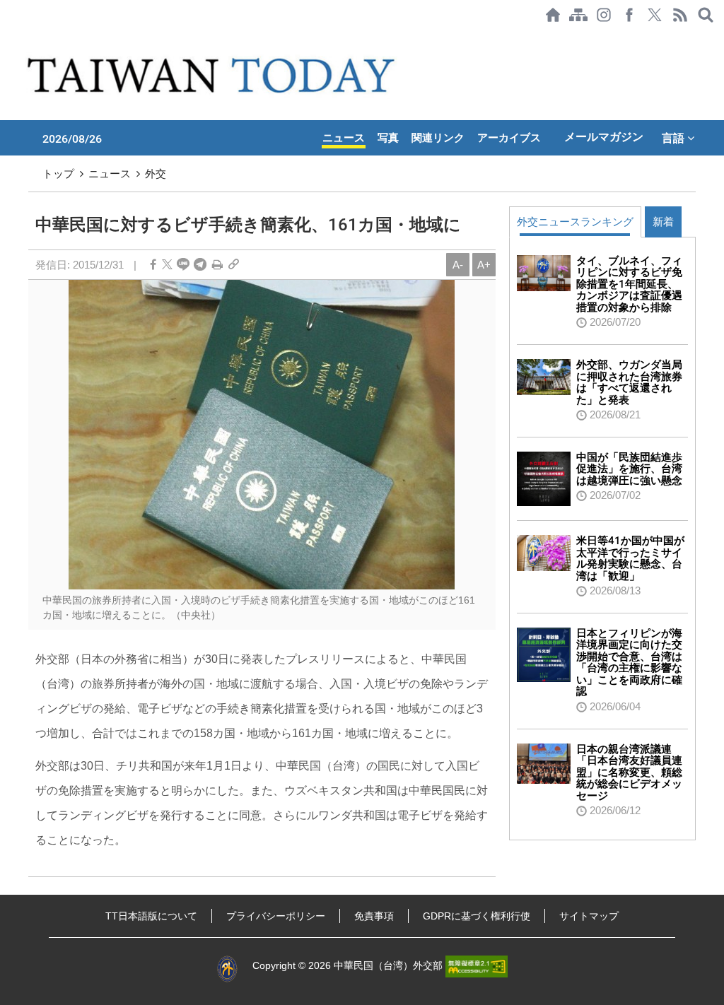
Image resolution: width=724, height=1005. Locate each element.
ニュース (343, 137)
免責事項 (374, 916)
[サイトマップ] (578, 15)
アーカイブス (509, 137)
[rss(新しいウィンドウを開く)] (680, 15)
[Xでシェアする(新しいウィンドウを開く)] (654, 15)
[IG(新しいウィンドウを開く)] (603, 15)
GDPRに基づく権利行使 (476, 916)
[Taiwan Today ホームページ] (553, 15)
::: (4, 36)
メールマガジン (603, 136)
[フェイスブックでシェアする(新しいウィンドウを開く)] (629, 15)
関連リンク (438, 137)
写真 (388, 137)
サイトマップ (589, 916)
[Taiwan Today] (213, 75)
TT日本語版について (151, 916)
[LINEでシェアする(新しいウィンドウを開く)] (183, 265)
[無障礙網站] (476, 966)
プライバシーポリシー (275, 916)
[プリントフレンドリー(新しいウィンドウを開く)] (217, 265)
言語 (674, 137)
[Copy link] (233, 265)
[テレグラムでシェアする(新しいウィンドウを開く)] (200, 265)
